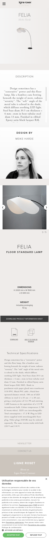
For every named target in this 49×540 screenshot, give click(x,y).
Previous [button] (2, 207)
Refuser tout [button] (36, 535)
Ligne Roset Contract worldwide (24, 475)
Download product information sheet (24, 319)
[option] (24, 207)
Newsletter (24, 443)
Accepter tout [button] (13, 535)
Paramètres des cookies (37, 525)
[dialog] (24, 508)
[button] (24, 530)
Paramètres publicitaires (15, 522)
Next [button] (46, 207)
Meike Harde (24, 19)
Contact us (24, 451)
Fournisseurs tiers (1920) (28, 505)
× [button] (46, 479)
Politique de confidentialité (11, 527)
